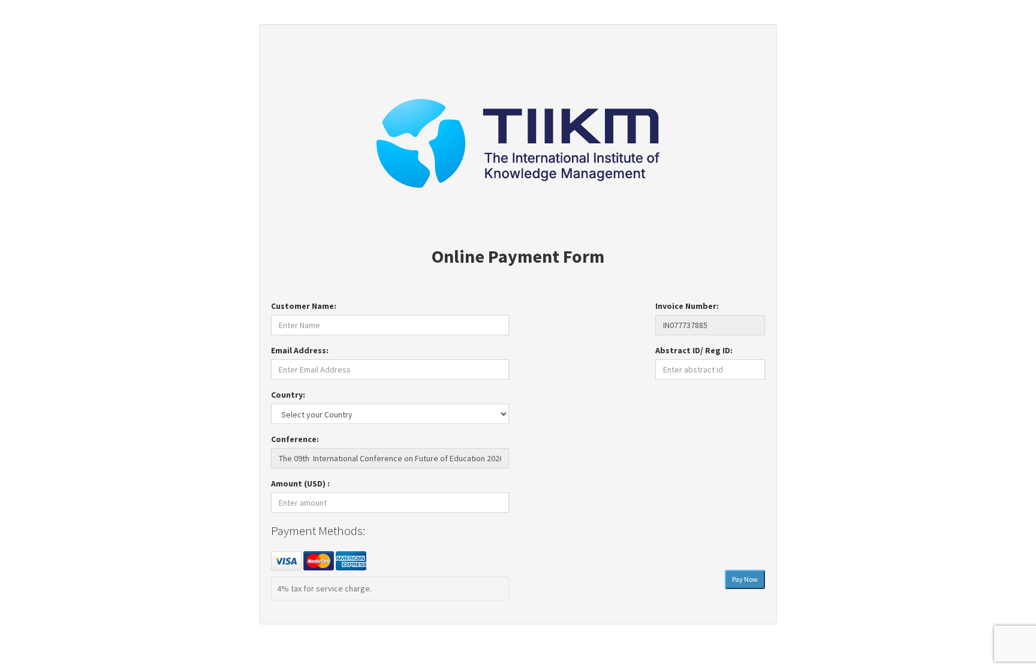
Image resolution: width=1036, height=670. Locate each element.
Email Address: (300, 350)
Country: (288, 394)
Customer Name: (303, 306)
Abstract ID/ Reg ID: (694, 350)
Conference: (295, 439)
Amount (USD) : (300, 483)
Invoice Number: (687, 306)
